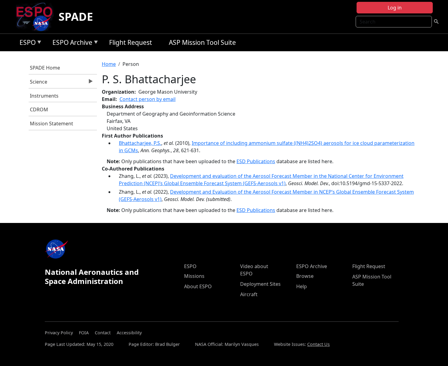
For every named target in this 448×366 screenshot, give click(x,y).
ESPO (26, 43)
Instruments (44, 95)
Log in (395, 7)
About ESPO (198, 286)
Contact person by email (147, 99)
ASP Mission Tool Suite (202, 42)
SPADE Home (45, 67)
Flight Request (130, 42)
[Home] (37, 17)
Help (301, 286)
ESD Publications (255, 161)
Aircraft (249, 294)
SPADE (76, 16)
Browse (305, 276)
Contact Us (318, 344)
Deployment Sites (260, 284)
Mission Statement (51, 123)
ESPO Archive (70, 43)
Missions (194, 276)
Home (109, 64)
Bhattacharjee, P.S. (140, 143)
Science (38, 83)
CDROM (39, 109)
